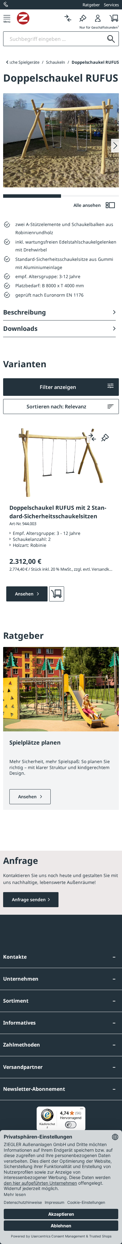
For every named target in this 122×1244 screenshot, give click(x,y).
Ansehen (28, 797)
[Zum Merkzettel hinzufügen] (105, 437)
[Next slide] (115, 146)
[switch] (70, 1124)
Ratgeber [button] (91, 5)
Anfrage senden (29, 899)
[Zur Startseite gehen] (38, 18)
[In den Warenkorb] (56, 593)
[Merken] (82, 18)
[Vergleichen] (67, 18)
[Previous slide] (7, 62)
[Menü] (7, 18)
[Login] (97, 18)
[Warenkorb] (112, 18)
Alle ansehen (88, 205)
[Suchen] (111, 39)
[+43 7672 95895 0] (6, 5)
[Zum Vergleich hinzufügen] (92, 437)
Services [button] (111, 5)
